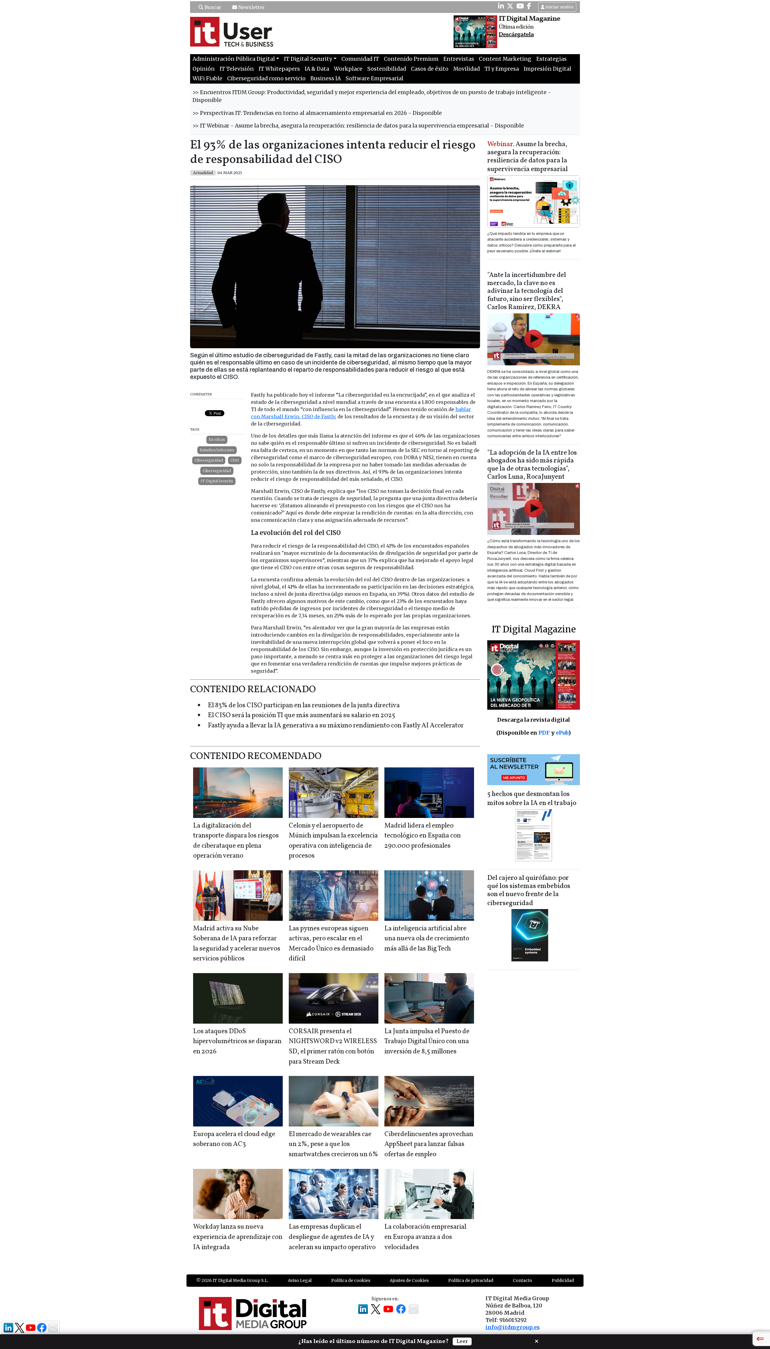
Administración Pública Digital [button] (233, 59)
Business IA (325, 78)
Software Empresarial (374, 78)
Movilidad (466, 69)
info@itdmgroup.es (512, 1327)
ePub (562, 732)
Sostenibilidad (386, 69)
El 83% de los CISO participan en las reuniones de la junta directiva (304, 705)
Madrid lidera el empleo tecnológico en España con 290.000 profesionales (422, 836)
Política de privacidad (470, 1280)
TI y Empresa (502, 69)
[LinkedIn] (501, 6)
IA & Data (317, 69)
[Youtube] (520, 6)
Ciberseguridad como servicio (266, 78)
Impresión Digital (547, 69)
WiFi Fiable (207, 78)
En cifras (217, 439)
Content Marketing (505, 59)
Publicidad (563, 1280)
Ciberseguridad (209, 460)
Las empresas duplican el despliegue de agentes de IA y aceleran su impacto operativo (332, 1237)
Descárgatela (516, 34)
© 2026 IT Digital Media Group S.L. (232, 1280)
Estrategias (551, 59)
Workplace (348, 69)
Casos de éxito (429, 69)
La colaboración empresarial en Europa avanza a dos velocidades (425, 1237)
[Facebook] (529, 6)
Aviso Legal (300, 1280)
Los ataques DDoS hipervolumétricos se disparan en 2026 (237, 1041)
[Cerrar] (536, 1340)
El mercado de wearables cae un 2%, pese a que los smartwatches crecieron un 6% (333, 1144)
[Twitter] (510, 6)
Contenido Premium (411, 59)
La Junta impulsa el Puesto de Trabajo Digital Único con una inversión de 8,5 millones (427, 1041)
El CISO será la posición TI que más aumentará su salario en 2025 (301, 715)
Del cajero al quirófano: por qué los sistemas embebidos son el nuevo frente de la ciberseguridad (528, 891)
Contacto (522, 1280)
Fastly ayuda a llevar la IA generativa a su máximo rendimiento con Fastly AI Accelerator (336, 725)
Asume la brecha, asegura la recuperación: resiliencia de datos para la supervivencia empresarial (527, 157)
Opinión (203, 69)
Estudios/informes (217, 450)
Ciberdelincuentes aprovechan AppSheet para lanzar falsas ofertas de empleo (428, 1144)
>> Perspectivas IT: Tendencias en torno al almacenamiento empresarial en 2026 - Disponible (317, 113)
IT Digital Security (217, 481)
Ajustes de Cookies (409, 1280)
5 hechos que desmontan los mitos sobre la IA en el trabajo (531, 799)
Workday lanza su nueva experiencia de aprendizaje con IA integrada (237, 1237)
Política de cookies (350, 1280)
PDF (544, 732)
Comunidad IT (360, 59)
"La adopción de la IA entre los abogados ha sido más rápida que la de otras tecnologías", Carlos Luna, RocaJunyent (532, 465)
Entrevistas (458, 59)
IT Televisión (237, 69)
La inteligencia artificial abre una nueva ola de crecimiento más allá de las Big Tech (426, 939)
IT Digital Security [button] (308, 59)
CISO (234, 460)
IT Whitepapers (279, 69)
